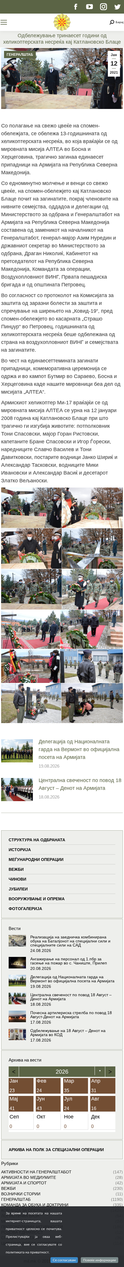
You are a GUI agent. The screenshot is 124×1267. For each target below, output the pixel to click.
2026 (62, 1071)
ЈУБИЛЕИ (18, 889)
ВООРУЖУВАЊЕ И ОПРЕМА (37, 899)
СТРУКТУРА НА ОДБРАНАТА (37, 840)
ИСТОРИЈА (20, 850)
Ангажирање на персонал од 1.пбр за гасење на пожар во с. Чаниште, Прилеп (68, 961)
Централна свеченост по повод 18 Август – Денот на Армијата (80, 784)
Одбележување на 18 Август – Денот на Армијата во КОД (68, 1033)
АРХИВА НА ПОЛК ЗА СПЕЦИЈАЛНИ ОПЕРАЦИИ (56, 1149)
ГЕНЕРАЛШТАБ (20, 55)
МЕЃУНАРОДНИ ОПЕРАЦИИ (36, 859)
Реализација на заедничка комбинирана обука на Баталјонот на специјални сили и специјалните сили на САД (70, 941)
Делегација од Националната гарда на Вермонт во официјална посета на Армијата (79, 749)
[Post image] (17, 750)
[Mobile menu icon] (4, 22)
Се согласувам (64, 1260)
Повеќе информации (99, 1260)
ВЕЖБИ (16, 869)
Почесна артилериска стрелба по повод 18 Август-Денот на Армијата (71, 1015)
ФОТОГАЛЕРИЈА (25, 909)
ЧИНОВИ (17, 879)
